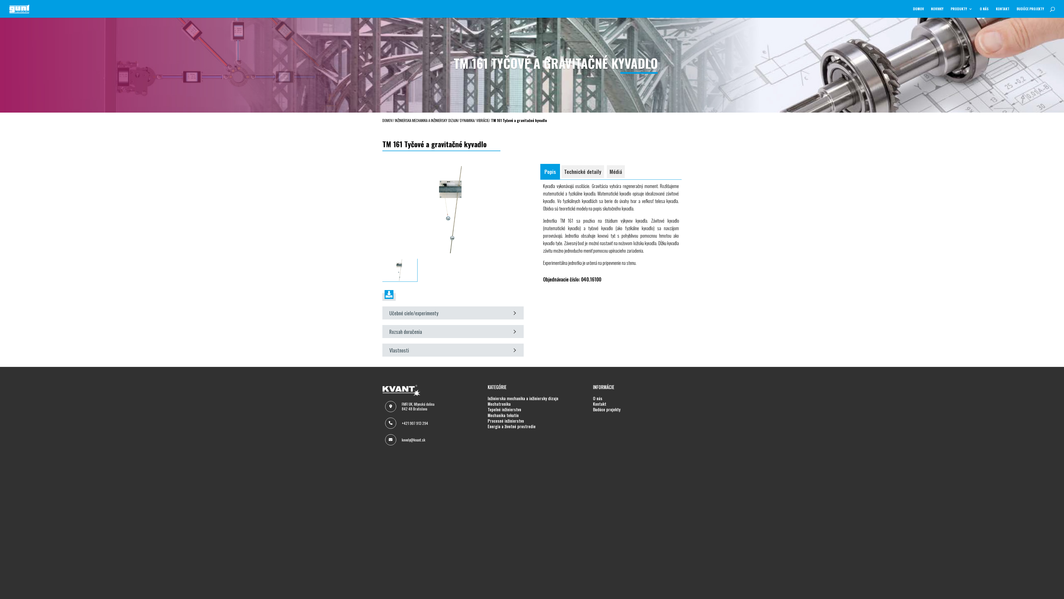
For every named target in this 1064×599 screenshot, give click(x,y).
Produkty (959, 9)
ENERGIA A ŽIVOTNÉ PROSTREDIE (512, 426)
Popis (550, 171)
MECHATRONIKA (499, 404)
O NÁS (984, 9)
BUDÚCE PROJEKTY (1030, 9)
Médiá (616, 171)
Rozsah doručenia (405, 331)
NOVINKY (937, 9)
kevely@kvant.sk (413, 440)
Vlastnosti (399, 350)
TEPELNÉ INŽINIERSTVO (504, 409)
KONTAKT (1002, 9)
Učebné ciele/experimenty (414, 313)
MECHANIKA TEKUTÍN (503, 415)
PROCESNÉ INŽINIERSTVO (506, 420)
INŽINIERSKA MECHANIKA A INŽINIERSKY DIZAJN (523, 398)
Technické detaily (582, 171)
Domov (918, 9)
